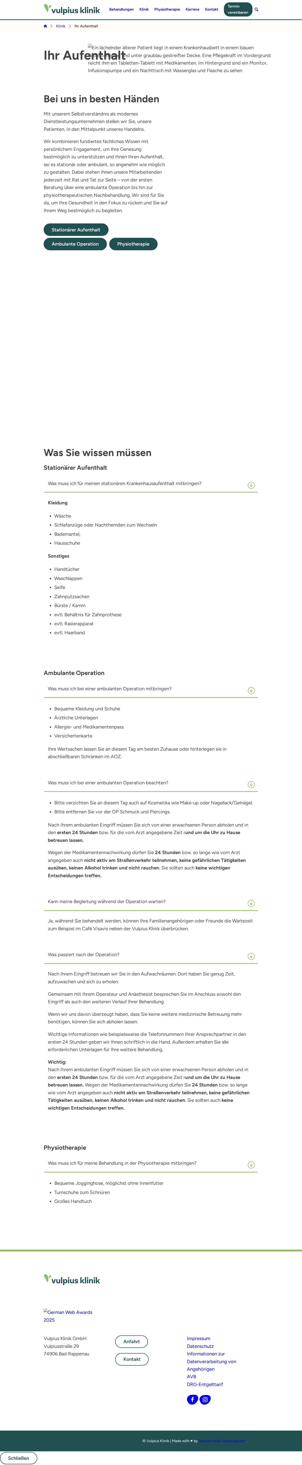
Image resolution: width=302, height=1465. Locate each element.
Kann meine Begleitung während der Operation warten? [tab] (107, 901)
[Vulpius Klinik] (72, 9)
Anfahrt (131, 1341)
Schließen (18, 1458)
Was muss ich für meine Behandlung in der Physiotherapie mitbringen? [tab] (122, 1163)
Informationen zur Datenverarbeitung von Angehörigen (211, 1361)
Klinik (144, 9)
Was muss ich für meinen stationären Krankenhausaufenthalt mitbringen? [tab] (124, 483)
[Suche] (256, 9)
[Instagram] (205, 1400)
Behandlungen (121, 9)
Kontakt (211, 9)
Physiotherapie (167, 9)
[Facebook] (192, 1400)
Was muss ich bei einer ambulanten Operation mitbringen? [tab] (110, 688)
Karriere (192, 9)
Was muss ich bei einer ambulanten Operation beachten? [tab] (108, 783)
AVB (191, 1377)
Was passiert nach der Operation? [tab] (83, 954)
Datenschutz (200, 1346)
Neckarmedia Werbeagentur (222, 1441)
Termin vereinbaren (238, 9)
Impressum (198, 1338)
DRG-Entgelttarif (205, 1384)
